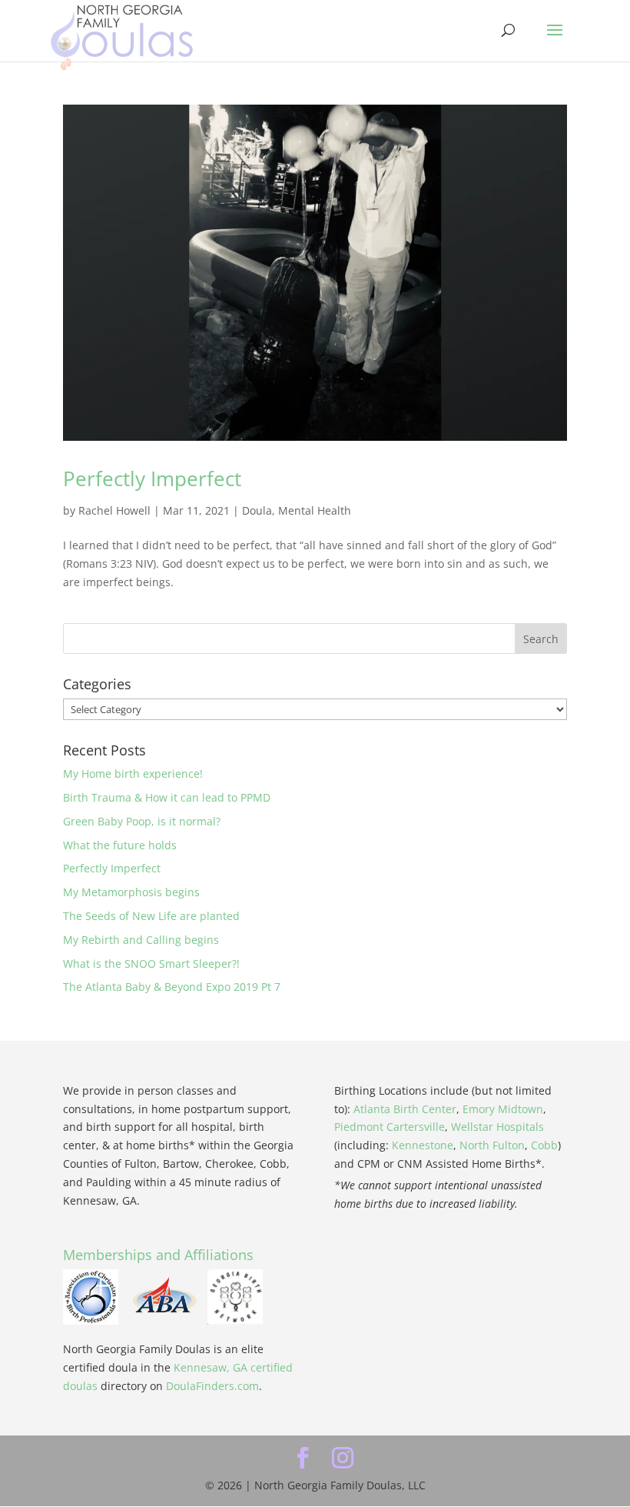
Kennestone (422, 1145)
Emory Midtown (503, 1109)
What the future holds (120, 845)
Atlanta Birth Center (404, 1109)
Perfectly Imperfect (152, 478)
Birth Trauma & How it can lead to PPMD (166, 797)
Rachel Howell (114, 510)
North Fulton (492, 1145)
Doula (257, 510)
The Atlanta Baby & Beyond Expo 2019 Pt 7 (171, 986)
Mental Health (314, 510)
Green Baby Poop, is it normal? (141, 821)
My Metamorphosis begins (131, 892)
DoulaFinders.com (212, 1386)
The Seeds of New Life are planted (151, 916)
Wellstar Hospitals (497, 1126)
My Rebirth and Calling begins (141, 939)
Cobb (544, 1145)
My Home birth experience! (133, 773)
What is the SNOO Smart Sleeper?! (151, 963)
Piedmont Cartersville (389, 1126)
